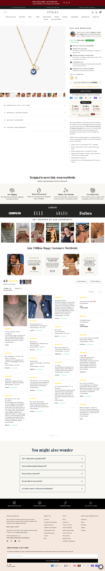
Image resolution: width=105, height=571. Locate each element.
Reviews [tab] (6, 288)
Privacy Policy (66, 536)
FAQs (64, 519)
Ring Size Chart (67, 538)
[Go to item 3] (12, 95)
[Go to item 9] (44, 95)
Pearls (65, 17)
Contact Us (65, 522)
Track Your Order (67, 525)
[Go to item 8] (39, 95)
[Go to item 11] (54, 95)
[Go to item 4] (18, 95)
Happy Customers (48, 525)
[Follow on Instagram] (7, 541)
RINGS (57, 17)
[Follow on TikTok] (19, 541)
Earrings (74, 17)
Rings (82, 522)
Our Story (46, 519)
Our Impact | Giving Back (50, 522)
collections (56, 19)
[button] (7, 233)
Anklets (96, 17)
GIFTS (46, 19)
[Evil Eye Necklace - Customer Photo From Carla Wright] (22, 282)
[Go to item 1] (2, 95)
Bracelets (85, 17)
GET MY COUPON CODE (52, 560)
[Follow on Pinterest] (11, 541)
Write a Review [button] (96, 281)
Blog (45, 538)
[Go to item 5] (23, 95)
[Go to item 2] (7, 95)
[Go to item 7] (34, 95)
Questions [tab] (17, 288)
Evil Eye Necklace (9, 342)
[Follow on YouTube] (15, 541)
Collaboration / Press (49, 530)
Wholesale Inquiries (49, 533)
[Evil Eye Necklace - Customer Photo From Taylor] (28, 282)
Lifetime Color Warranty (50, 527)
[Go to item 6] (28, 95)
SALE (30, 17)
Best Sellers (11, 17)
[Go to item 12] (60, 95)
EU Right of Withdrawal (69, 541)
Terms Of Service (67, 533)
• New (37, 17)
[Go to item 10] (49, 95)
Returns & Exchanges (68, 530)
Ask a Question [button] (82, 281)
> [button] (57, 435)
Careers (46, 536)
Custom (22, 17)
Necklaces (47, 17)
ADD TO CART (86, 91)
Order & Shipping (67, 527)
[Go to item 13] (65, 95)
